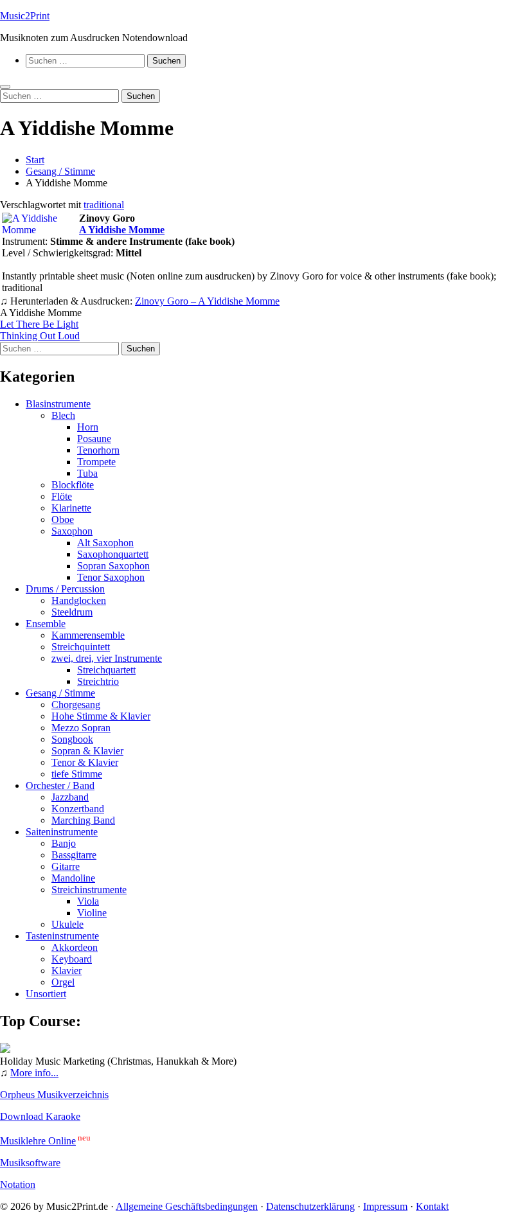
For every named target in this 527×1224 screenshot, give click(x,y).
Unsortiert (46, 993)
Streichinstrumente (89, 889)
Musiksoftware (30, 1162)
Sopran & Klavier (87, 750)
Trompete (96, 461)
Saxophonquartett (112, 554)
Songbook (72, 739)
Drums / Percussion (65, 588)
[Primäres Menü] (5, 87)
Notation (17, 1184)
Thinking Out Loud (40, 335)
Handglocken (78, 600)
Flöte (61, 496)
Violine (92, 912)
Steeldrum (72, 612)
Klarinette (71, 507)
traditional (104, 204)
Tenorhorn (98, 450)
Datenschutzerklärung (310, 1206)
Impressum (385, 1206)
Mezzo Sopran (81, 727)
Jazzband (70, 797)
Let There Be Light (39, 324)
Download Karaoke (40, 1116)
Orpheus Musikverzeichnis (54, 1094)
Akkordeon (74, 947)
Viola (88, 901)
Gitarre (65, 866)
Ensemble (46, 623)
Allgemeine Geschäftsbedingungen (187, 1206)
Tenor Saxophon (111, 577)
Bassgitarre (73, 854)
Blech (63, 415)
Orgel (63, 982)
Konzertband (77, 808)
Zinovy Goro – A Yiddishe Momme (207, 301)
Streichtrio (98, 681)
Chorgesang (75, 704)
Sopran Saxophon (113, 565)
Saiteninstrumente (62, 831)
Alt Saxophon (105, 542)
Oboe (62, 519)
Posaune (94, 438)
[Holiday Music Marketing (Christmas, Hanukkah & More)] (5, 1049)
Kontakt (432, 1206)
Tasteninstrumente (62, 935)
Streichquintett (80, 646)
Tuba (87, 473)
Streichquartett (106, 669)
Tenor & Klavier (84, 762)
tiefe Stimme (76, 773)
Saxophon (72, 531)
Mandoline (73, 878)
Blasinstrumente (58, 403)
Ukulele (67, 924)
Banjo (63, 843)
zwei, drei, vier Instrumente (106, 658)
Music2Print (24, 15)
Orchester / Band (60, 785)
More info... (34, 1072)
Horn (87, 426)
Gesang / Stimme (60, 692)
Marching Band (83, 820)
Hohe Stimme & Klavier (100, 716)
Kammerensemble (88, 635)
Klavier (66, 970)
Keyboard (71, 958)
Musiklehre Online (38, 1140)
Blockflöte (72, 484)
